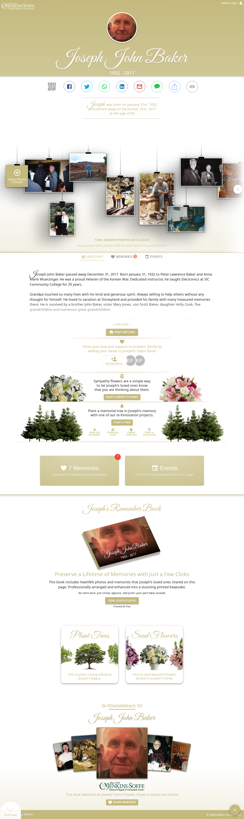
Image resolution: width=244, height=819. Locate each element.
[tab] (92, 256)
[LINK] (192, 86)
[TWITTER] (87, 86)
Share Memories (124, 802)
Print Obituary (124, 332)
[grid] (122, 192)
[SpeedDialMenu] (235, 810)
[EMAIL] (139, 86)
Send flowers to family (122, 397)
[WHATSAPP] (104, 86)
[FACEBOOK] (69, 86)
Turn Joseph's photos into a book (122, 240)
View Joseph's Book (122, 600)
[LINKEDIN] (122, 86)
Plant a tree (122, 422)
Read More (122, 324)
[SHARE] (174, 86)
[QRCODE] (52, 86)
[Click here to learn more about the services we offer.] (122, 787)
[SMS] (157, 86)
